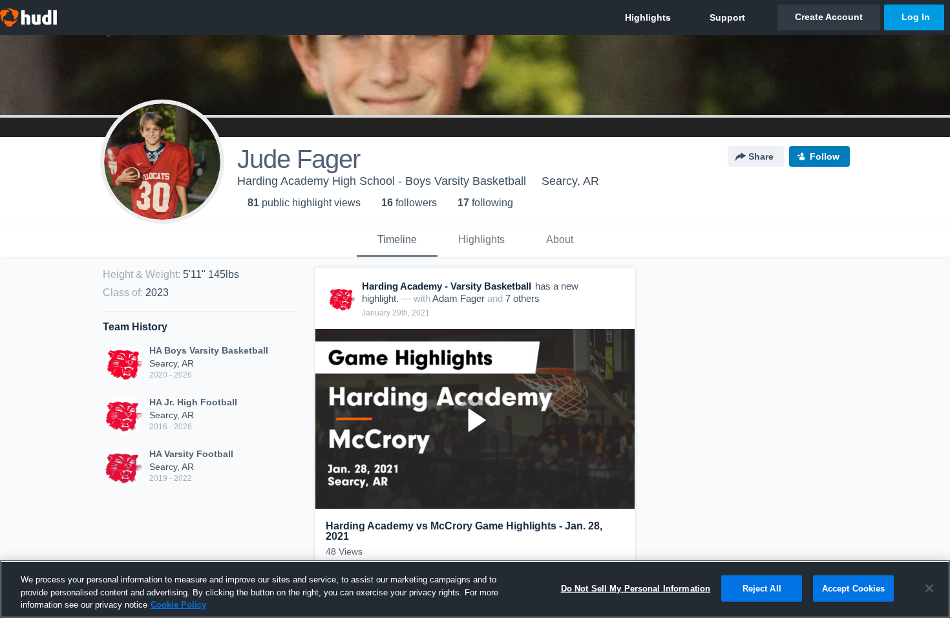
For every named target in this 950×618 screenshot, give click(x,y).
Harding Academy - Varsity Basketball (446, 286)
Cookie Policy (178, 605)
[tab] (397, 240)
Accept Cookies (853, 588)
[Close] (929, 588)
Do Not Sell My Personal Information (636, 588)
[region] (475, 589)
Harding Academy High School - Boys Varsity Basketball (381, 181)
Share (761, 156)
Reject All (762, 588)
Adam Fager (458, 298)
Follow (824, 156)
